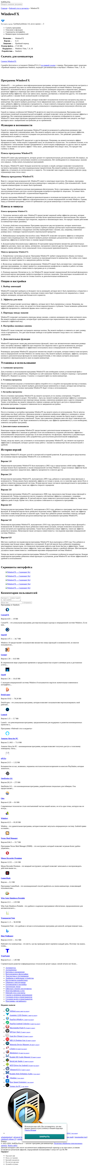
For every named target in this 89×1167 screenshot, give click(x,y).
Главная (4, 8)
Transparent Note (8, 918)
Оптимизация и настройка (16, 984)
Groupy (4, 655)
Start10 (4, 635)
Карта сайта (12, 1145)
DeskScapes (5, 695)
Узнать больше (30, 1130)
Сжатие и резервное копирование (19, 995)
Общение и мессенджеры (16, 982)
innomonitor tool (81, 1137)
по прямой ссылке (48, 65)
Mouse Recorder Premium (11, 858)
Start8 (3, 675)
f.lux (2, 798)
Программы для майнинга (16, 1001)
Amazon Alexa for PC (9, 738)
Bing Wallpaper (7, 936)
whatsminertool (6, 1137)
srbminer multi (68, 1137)
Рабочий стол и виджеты (19, 8)
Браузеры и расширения (15, 972)
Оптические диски (13, 987)
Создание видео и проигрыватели (19, 999)
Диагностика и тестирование (17, 976)
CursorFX (5, 615)
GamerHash (5, 878)
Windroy (4, 818)
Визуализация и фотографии (17, 974)
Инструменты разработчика (17, 980)
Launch (4, 715)
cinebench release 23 (8, 1139)
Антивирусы (11, 968)
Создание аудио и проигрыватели (19, 997)
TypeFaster (5, 956)
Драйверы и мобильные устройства (20, 978)
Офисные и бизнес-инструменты (19, 989)
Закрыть (44, 1136)
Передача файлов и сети (15, 991)
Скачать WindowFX (8, 61)
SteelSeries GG (7, 778)
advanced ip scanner (20, 1137)
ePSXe (3, 758)
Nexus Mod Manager (9, 838)
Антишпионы (11, 970)
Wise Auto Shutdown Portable (13, 898)
